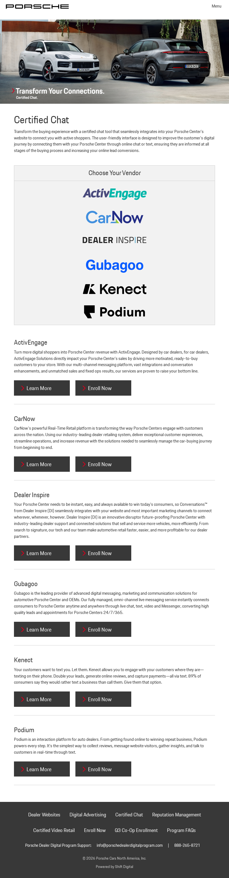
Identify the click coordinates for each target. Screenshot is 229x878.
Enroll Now (100, 388)
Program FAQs (181, 830)
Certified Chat (129, 815)
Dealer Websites (44, 815)
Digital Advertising (88, 815)
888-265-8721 (187, 846)
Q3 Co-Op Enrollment (136, 830)
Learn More (39, 388)
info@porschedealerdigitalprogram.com (130, 846)
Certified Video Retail (54, 830)
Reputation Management (176, 815)
